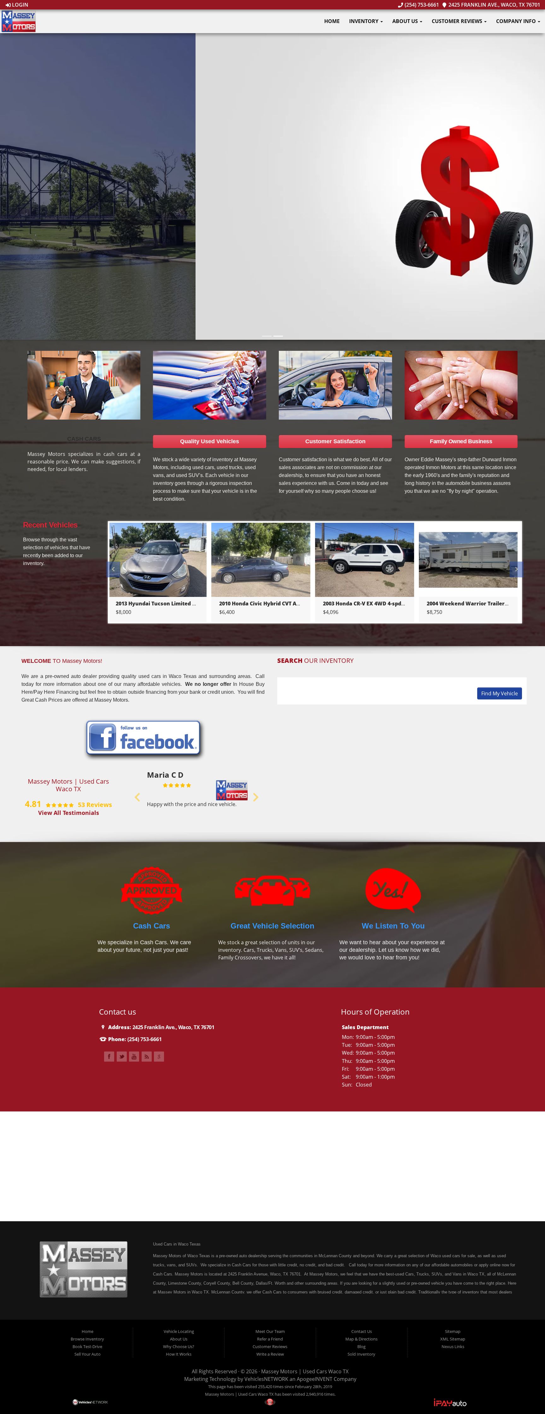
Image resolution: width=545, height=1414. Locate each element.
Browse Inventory (87, 1339)
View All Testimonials (68, 812)
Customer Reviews (457, 21)
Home (332, 21)
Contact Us (361, 1331)
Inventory (364, 21)
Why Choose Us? (178, 1346)
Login (19, 4)
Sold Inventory (361, 1354)
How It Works (178, 1354)
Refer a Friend (270, 1339)
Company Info (516, 21)
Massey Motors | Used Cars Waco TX (305, 1371)
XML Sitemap (452, 1339)
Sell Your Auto (87, 1354)
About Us (405, 21)
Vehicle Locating (179, 1331)
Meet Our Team (270, 1331)
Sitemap (452, 1331)
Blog (361, 1346)
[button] (273, 198)
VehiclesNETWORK (266, 1379)
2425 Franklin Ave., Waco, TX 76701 (493, 4)
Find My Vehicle (499, 693)
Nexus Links (453, 1346)
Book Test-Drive (87, 1346)
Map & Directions (361, 1339)
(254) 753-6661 (421, 4)
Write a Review (270, 1354)
